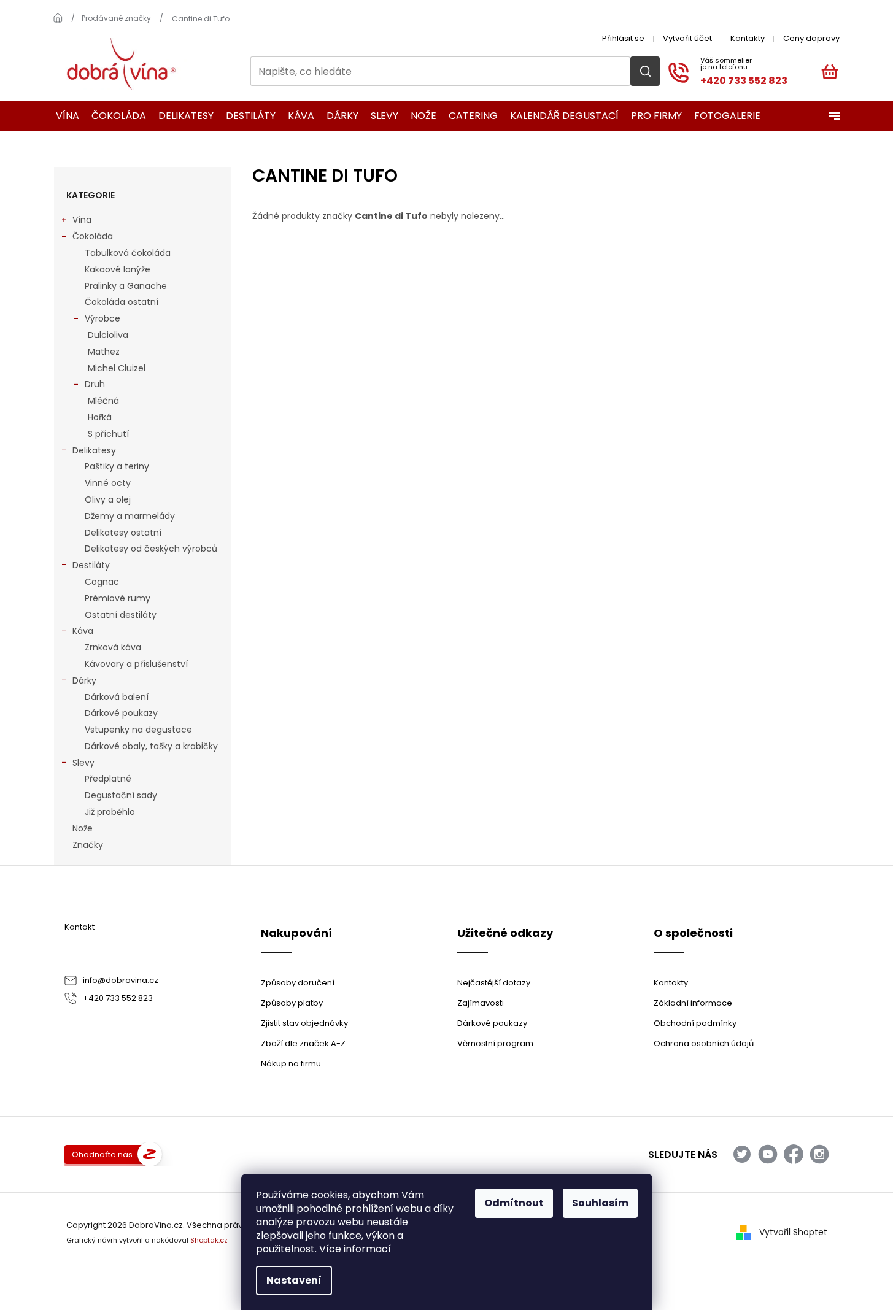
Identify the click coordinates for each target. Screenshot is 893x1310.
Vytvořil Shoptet (793, 1232)
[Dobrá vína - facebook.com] (793, 1154)
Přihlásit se (623, 38)
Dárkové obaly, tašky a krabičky (151, 746)
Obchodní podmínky (695, 1023)
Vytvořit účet (687, 38)
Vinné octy (108, 483)
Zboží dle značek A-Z (303, 1043)
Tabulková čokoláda (128, 253)
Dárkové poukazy (121, 713)
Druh (95, 384)
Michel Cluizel (116, 368)
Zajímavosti (480, 1003)
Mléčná (103, 401)
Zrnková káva (113, 647)
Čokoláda (92, 236)
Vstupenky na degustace (138, 729)
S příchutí (108, 434)
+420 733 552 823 (118, 998)
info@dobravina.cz (120, 980)
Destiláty (91, 565)
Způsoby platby (292, 1003)
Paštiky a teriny (117, 466)
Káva (82, 631)
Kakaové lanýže (117, 269)
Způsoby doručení (297, 982)
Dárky (84, 680)
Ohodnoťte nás (102, 1154)
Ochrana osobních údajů (704, 1043)
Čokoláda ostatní (121, 302)
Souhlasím (600, 1203)
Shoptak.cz (209, 1240)
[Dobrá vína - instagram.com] (819, 1154)
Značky (87, 845)
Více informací (355, 1249)
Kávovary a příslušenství (136, 664)
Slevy (83, 763)
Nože (82, 828)
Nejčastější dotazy (493, 982)
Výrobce (102, 318)
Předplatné (108, 779)
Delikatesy (94, 450)
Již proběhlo (110, 812)
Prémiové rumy (117, 598)
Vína (81, 220)
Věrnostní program (495, 1043)
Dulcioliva (108, 335)
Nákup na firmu (291, 1063)
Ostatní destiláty (121, 615)
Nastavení (294, 1280)
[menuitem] (63, 116)
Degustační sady (121, 795)
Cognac (102, 582)
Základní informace (693, 1003)
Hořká (100, 417)
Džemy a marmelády (130, 516)
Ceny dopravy (811, 38)
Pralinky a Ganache (126, 286)
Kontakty (747, 38)
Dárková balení (117, 697)
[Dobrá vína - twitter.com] (742, 1154)
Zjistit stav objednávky (304, 1023)
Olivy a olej (108, 499)
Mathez (104, 351)
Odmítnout (514, 1203)
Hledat (645, 71)
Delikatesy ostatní (123, 532)
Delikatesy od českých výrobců (151, 548)
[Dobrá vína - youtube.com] (768, 1154)
